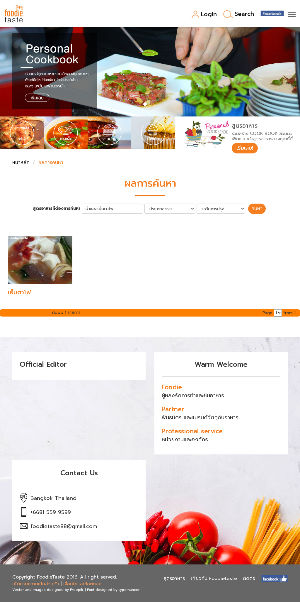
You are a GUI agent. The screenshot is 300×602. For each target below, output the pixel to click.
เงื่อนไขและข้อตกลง (82, 584)
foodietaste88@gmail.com (63, 526)
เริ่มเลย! (244, 148)
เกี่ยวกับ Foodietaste (214, 578)
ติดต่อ (249, 578)
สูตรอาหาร (174, 578)
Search (244, 14)
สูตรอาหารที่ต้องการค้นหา (56, 209)
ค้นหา (256, 208)
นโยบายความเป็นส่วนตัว (35, 584)
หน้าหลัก (21, 162)
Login (209, 14)
